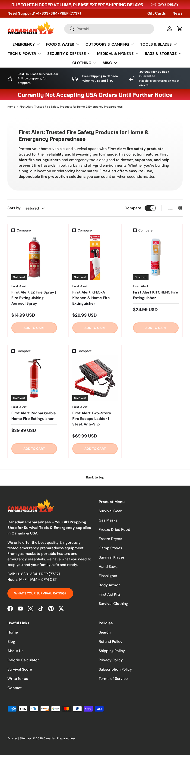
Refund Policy (110, 641)
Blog (11, 641)
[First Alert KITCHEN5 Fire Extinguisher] (156, 257)
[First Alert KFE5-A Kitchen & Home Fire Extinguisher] (95, 257)
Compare (132, 208)
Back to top (95, 477)
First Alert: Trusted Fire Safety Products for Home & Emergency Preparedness (71, 106)
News (177, 13)
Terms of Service (113, 678)
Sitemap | (26, 738)
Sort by (14, 208)
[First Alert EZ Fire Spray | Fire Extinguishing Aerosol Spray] (34, 257)
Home (11, 106)
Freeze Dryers (110, 538)
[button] (180, 29)
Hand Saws (108, 566)
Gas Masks (108, 520)
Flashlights (108, 575)
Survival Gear (110, 511)
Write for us (17, 678)
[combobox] (109, 29)
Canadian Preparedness (60, 738)
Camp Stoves (110, 548)
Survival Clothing (113, 603)
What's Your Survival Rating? (40, 593)
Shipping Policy (112, 650)
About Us (15, 650)
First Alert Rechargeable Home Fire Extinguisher (33, 416)
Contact (14, 687)
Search (105, 632)
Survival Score (19, 669)
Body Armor (109, 585)
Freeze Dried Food (114, 529)
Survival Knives (112, 557)
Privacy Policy (111, 660)
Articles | (13, 738)
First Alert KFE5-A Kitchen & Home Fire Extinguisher (91, 298)
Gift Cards (156, 13)
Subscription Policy (115, 669)
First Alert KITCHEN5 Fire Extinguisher (155, 295)
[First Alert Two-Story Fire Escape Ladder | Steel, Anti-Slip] (95, 378)
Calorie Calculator (23, 660)
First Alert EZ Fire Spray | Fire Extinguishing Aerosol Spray (33, 298)
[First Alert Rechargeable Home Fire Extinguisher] (34, 378)
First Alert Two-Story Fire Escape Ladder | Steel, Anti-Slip (91, 419)
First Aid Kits (109, 594)
